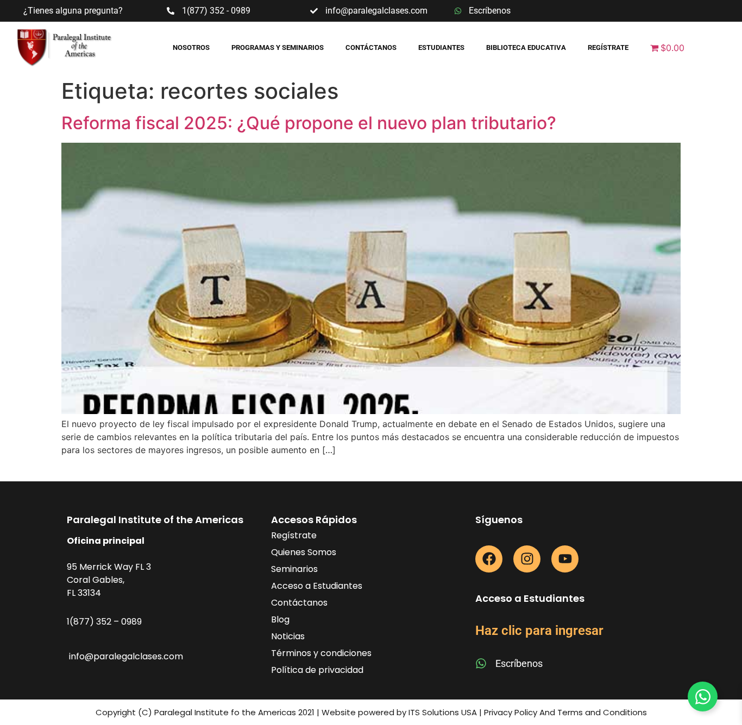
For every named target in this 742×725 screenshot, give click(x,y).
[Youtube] (564, 559)
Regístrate (608, 47)
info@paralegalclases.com (126, 656)
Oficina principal (105, 541)
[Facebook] (488, 559)
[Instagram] (526, 559)
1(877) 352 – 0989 (104, 621)
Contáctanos (371, 47)
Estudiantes (441, 47)
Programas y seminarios (277, 47)
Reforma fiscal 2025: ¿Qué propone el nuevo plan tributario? (311, 122)
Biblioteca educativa (526, 47)
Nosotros (191, 47)
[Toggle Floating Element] (703, 696)
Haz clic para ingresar (539, 630)
